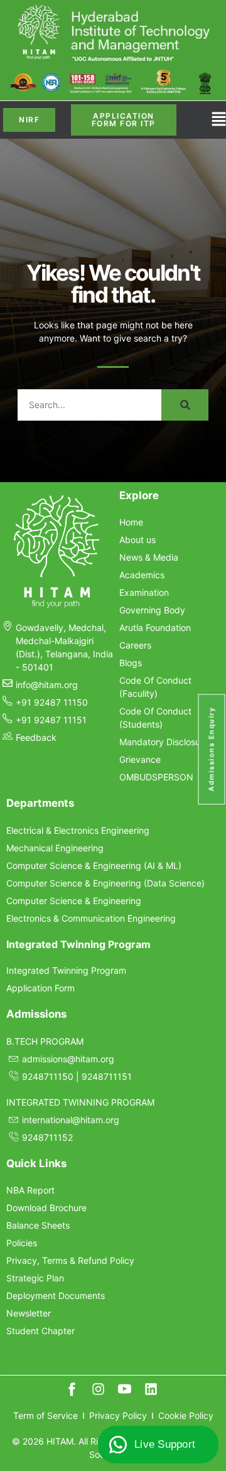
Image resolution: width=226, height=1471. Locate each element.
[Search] (184, 405)
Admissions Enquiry (211, 749)
